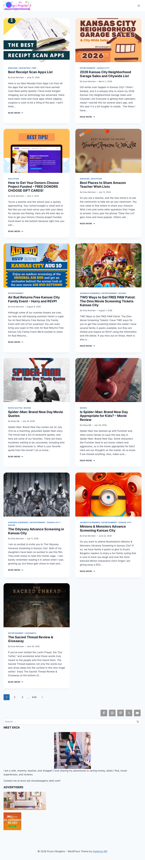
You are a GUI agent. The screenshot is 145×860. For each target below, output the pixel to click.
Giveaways (30, 633)
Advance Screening (90, 293)
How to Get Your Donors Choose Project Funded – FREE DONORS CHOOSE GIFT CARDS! (33, 187)
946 (34, 697)
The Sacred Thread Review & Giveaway (30, 639)
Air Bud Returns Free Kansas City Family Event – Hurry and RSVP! (34, 299)
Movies (122, 293)
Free (34, 68)
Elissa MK (15, 421)
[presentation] (37, 40)
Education (13, 179)
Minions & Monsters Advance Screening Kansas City (103, 528)
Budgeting (24, 68)
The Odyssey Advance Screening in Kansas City (36, 531)
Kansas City (103, 68)
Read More (15, 113)
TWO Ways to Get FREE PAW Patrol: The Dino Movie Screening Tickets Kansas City (107, 301)
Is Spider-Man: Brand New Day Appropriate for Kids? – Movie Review (104, 416)
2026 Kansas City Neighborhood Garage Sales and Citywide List (105, 74)
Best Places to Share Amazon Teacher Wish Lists (103, 185)
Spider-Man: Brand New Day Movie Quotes (35, 414)
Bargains (13, 68)
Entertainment (87, 68)
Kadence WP (100, 851)
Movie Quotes (15, 408)
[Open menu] (138, 5)
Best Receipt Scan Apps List (30, 72)
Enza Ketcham (17, 77)
